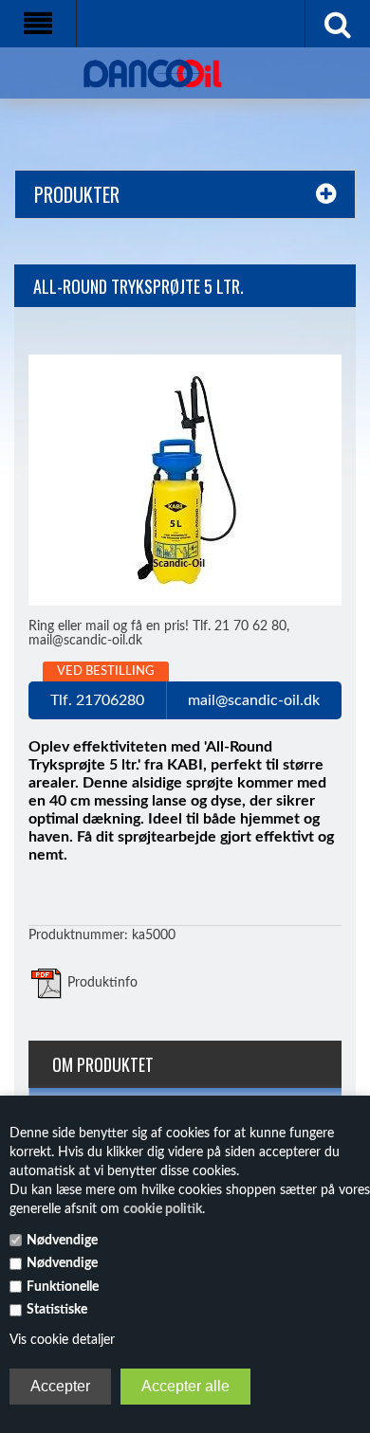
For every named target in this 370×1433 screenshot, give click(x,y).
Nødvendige (62, 1240)
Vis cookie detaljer (62, 1340)
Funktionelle (63, 1287)
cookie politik (162, 1209)
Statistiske (57, 1309)
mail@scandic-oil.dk (254, 700)
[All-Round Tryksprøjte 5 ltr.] (185, 479)
